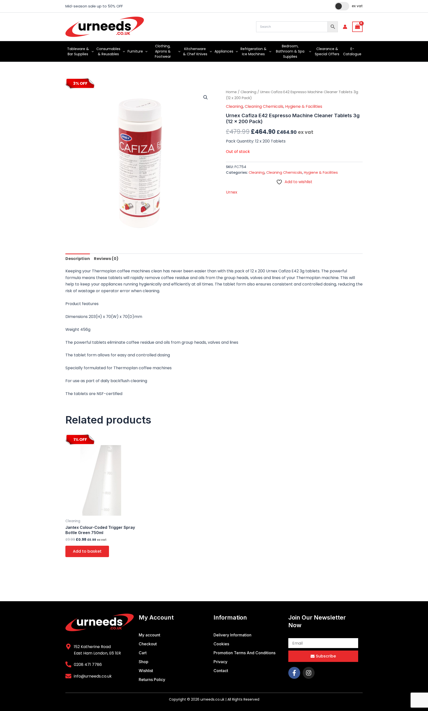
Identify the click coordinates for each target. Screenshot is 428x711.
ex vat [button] (357, 5)
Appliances (223, 51)
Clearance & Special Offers (327, 51)
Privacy (220, 661)
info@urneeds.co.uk (93, 676)
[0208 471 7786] (68, 664)
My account (149, 634)
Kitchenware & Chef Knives (195, 51)
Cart (143, 652)
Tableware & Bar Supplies (78, 51)
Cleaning (248, 91)
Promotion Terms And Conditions (244, 652)
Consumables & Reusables (108, 51)
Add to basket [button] (87, 551)
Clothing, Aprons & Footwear (163, 51)
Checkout (148, 643)
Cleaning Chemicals (264, 106)
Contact (221, 670)
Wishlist (146, 670)
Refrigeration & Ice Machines (254, 51)
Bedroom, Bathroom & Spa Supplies (290, 51)
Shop (143, 661)
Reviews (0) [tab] (106, 258)
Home (231, 91)
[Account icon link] (345, 27)
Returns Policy (152, 679)
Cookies (221, 643)
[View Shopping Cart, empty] (357, 27)
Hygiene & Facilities (303, 106)
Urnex (231, 192)
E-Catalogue (352, 51)
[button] (91, 51)
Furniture (135, 51)
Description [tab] (77, 258)
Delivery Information (232, 634)
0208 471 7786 (88, 664)
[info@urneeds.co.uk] (68, 676)
